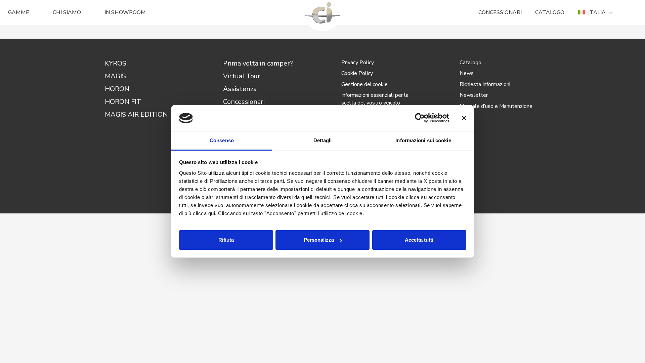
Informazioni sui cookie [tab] (423, 140)
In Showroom (125, 12)
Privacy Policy (357, 62)
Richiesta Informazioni (485, 84)
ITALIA (597, 12)
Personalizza (319, 240)
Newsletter (474, 95)
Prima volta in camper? (258, 63)
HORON (117, 88)
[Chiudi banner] (464, 118)
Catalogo (470, 62)
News (467, 73)
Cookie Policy (357, 73)
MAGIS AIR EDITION (136, 114)
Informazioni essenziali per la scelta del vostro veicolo (374, 98)
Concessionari (244, 101)
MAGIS (115, 76)
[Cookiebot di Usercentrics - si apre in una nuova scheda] (419, 118)
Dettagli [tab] (322, 140)
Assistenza (240, 88)
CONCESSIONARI (500, 12)
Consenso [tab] (222, 140)
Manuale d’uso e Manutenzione (496, 106)
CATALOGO (549, 12)
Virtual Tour (241, 76)
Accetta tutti (419, 240)
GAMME (18, 12)
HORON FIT (123, 101)
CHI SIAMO (67, 12)
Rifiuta (226, 240)
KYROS (115, 63)
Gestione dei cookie (364, 84)
